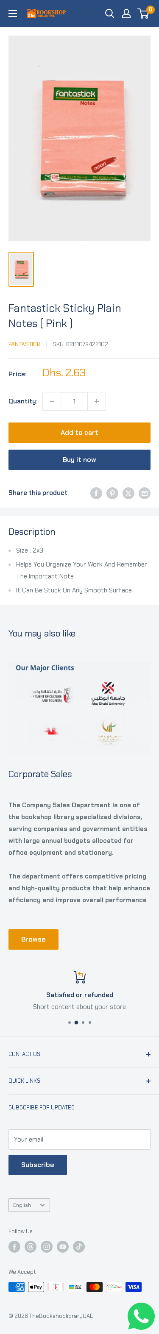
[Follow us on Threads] (30, 1247)
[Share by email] (145, 493)
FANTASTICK (24, 344)
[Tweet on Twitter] (128, 493)
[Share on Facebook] (96, 493)
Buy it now (79, 459)
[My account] (126, 13)
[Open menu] (12, 13)
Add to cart (79, 432)
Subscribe (37, 1164)
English (22, 1205)
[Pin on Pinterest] (112, 493)
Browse (33, 939)
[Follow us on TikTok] (79, 1247)
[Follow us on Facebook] (14, 1247)
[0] (143, 13)
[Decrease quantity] (52, 401)
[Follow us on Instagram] (47, 1247)
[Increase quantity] (97, 401)
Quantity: (22, 401)
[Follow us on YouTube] (63, 1247)
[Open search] (109, 13)
